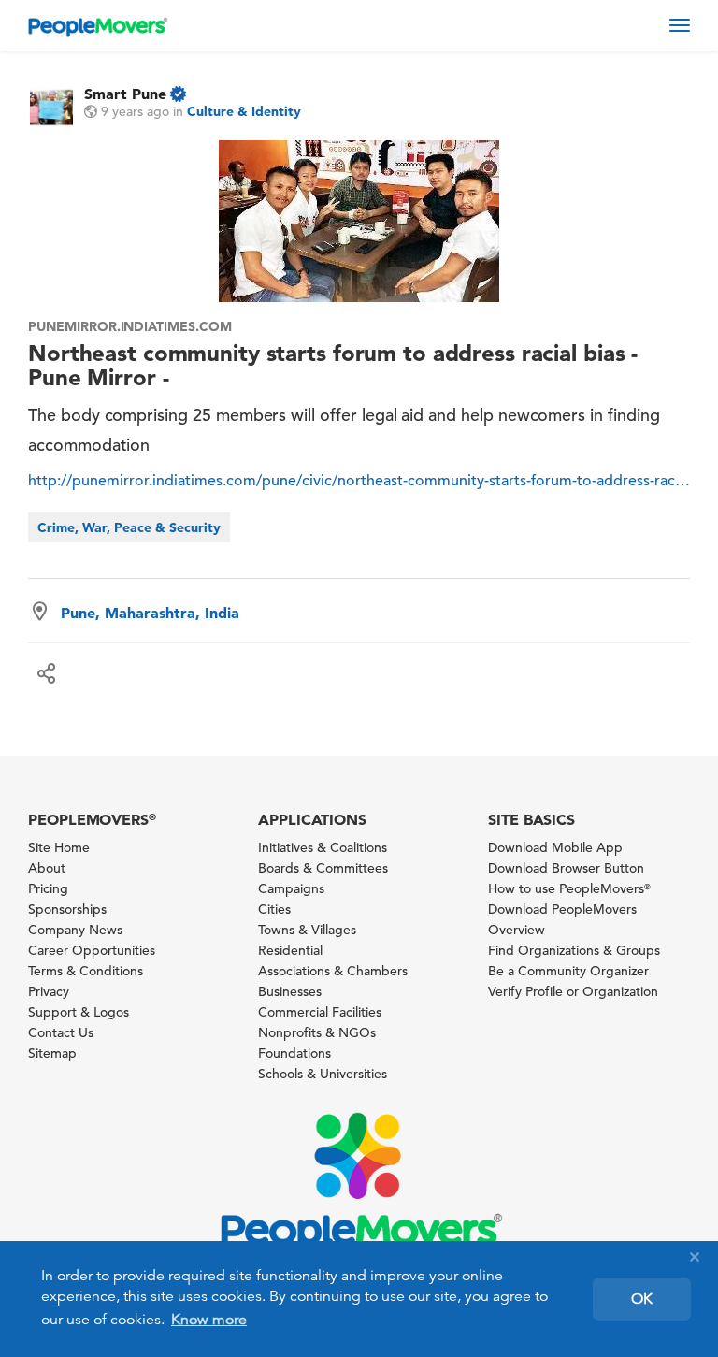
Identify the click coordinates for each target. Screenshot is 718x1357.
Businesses (290, 991)
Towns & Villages (307, 929)
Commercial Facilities (319, 1011)
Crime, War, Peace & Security (129, 527)
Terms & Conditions (85, 970)
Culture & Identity (244, 111)
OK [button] (642, 1299)
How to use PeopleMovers (569, 888)
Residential (290, 950)
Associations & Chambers (333, 970)
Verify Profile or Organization (573, 991)
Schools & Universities (322, 1073)
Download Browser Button (566, 867)
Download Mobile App (555, 847)
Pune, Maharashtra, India (150, 612)
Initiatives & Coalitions (322, 847)
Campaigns (291, 888)
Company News (75, 929)
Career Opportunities (91, 950)
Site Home (59, 847)
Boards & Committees (323, 867)
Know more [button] (209, 1319)
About (46, 867)
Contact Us (60, 1032)
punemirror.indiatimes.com (130, 326)
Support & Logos (78, 1011)
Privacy (48, 991)
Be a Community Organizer (568, 970)
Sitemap (52, 1053)
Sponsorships (67, 909)
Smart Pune (125, 93)
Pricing (48, 888)
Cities (274, 909)
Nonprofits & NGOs (317, 1032)
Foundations (294, 1053)
